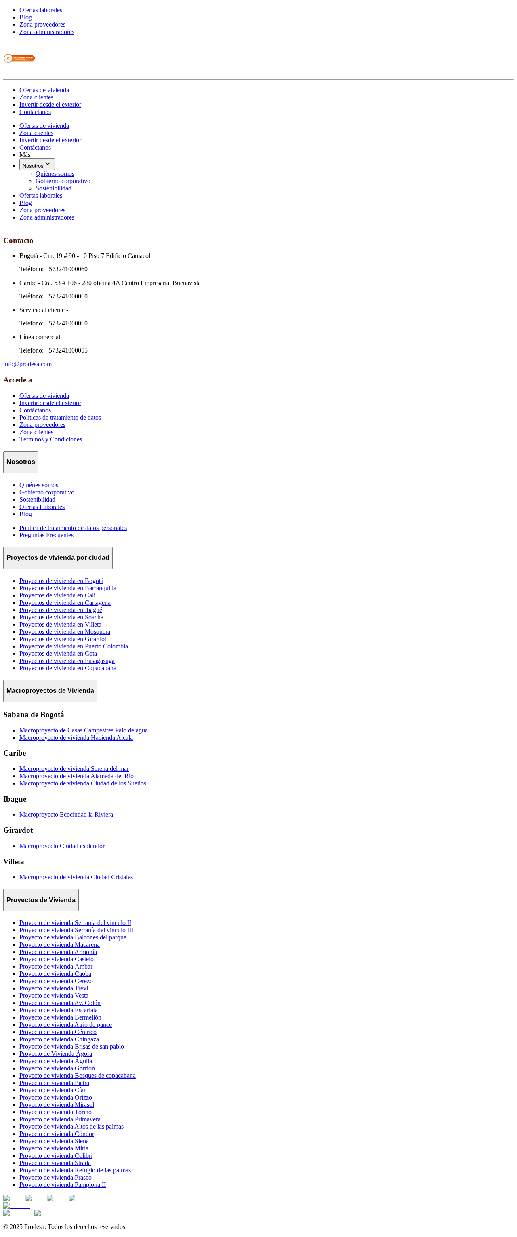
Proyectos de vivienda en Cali (57, 595)
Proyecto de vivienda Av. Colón (60, 1002)
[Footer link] (14, 1198)
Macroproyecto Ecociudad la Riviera (66, 814)
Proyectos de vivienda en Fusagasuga (67, 660)
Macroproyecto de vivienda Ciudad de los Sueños (82, 783)
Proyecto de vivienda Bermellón (60, 1017)
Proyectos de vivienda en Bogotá (61, 580)
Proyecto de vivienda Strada (55, 1162)
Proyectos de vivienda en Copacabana (67, 668)
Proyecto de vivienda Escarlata (58, 1010)
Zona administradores (46, 31)
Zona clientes (36, 97)
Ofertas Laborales (42, 506)
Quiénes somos (55, 173)
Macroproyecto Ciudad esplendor (62, 845)
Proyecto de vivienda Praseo (55, 1177)
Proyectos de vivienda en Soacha (61, 617)
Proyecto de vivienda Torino (55, 1111)
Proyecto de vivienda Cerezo (56, 980)
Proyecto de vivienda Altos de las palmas (71, 1126)
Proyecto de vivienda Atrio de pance (65, 1024)
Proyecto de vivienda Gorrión (57, 1068)
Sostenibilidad (53, 188)
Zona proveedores (42, 24)
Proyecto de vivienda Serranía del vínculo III (76, 930)
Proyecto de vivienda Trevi (53, 988)
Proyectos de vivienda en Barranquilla (67, 588)
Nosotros (33, 166)
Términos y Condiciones (50, 439)
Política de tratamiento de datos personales (73, 527)
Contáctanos (35, 111)
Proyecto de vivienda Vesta (53, 995)
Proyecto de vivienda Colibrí (55, 1155)
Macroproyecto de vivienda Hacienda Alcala (76, 737)
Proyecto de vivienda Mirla (53, 1148)
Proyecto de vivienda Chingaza (59, 1039)
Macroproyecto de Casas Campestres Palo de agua (83, 730)
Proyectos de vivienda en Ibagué (60, 609)
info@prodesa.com (27, 364)
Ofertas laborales (40, 9)
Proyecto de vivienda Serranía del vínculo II (75, 922)
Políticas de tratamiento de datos (60, 417)
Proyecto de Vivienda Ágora (55, 1053)
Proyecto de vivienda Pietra (54, 1082)
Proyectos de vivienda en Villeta (60, 624)
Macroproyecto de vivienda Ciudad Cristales (76, 877)
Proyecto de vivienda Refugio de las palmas (75, 1170)
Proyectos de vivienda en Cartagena (65, 602)
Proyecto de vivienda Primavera (60, 1119)
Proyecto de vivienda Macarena (59, 944)
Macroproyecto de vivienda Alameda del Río (76, 776)
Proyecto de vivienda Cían (53, 1090)
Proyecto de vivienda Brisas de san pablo (71, 1046)
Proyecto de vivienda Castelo (56, 959)
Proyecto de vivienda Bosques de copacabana (77, 1075)
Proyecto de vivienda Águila (55, 1061)
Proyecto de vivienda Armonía (58, 951)
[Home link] (19, 72)
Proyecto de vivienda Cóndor (56, 1133)
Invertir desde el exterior (50, 104)
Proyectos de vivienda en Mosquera (64, 631)
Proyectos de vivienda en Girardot (62, 638)
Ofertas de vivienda (44, 90)
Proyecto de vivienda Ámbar (55, 966)
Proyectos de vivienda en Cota (58, 653)
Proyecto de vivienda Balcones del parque (72, 937)
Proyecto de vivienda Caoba (55, 973)
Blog (25, 17)
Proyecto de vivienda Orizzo (55, 1097)
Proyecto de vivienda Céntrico (58, 1031)
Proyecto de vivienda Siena (54, 1141)
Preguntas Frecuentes (46, 535)
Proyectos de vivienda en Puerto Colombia (73, 646)
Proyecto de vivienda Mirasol (56, 1104)
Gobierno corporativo (63, 180)
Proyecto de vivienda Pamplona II (62, 1184)
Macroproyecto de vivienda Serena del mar (74, 768)
